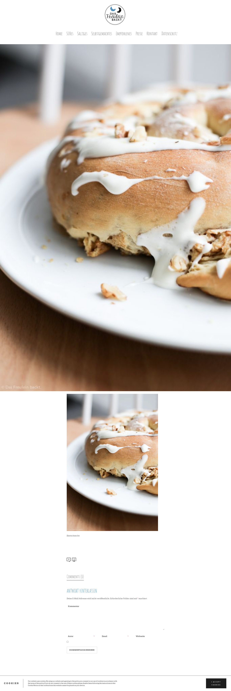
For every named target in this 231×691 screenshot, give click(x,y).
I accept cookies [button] (216, 683)
